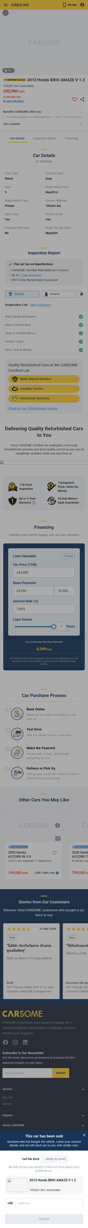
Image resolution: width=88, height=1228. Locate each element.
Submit (44, 1219)
